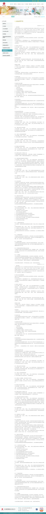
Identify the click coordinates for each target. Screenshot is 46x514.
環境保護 (4, 40)
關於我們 (11, 4)
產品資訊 (19, 4)
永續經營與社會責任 (6, 47)
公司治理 (38, 4)
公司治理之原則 (5, 31)
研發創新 (26, 4)
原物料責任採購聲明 (6, 55)
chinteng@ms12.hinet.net (25, 510)
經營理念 (4, 23)
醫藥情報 (30, 4)
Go (12, 16)
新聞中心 (15, 4)
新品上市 (23, 4)
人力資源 (41, 4)
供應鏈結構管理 (5, 45)
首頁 (36, 16)
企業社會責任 (5, 42)
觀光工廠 (34, 4)
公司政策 (4, 26)
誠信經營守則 (5, 50)
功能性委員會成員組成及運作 (7, 37)
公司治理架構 (5, 28)
